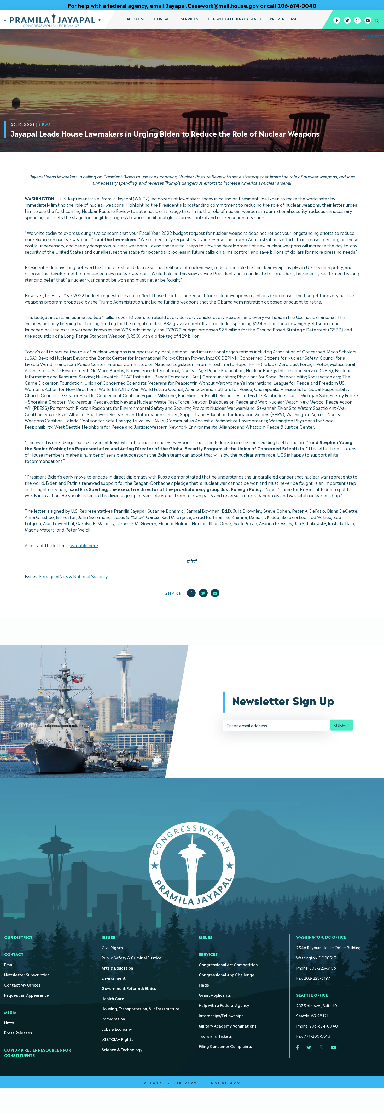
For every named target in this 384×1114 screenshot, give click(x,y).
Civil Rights (112, 947)
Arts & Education (117, 967)
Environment (114, 978)
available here (84, 545)
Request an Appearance (26, 995)
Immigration (113, 1018)
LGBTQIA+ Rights (117, 1039)
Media (10, 1012)
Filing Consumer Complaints (225, 1046)
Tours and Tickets (215, 1036)
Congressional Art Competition (228, 964)
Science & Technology (122, 1049)
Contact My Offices (22, 984)
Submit (341, 725)
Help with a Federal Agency (234, 18)
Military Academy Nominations (228, 1025)
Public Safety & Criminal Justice (131, 957)
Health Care (113, 998)
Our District (18, 937)
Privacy (186, 1083)
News (9, 1022)
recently (310, 273)
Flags (204, 984)
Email (9, 964)
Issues (108, 937)
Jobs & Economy (117, 1028)
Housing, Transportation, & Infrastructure (140, 1008)
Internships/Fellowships (221, 1015)
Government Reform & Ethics (129, 988)
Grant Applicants (215, 995)
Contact (163, 18)
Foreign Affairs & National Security (73, 576)
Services (189, 18)
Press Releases (285, 18)
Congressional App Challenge (226, 974)
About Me (136, 18)
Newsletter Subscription (27, 974)
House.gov (226, 1083)
